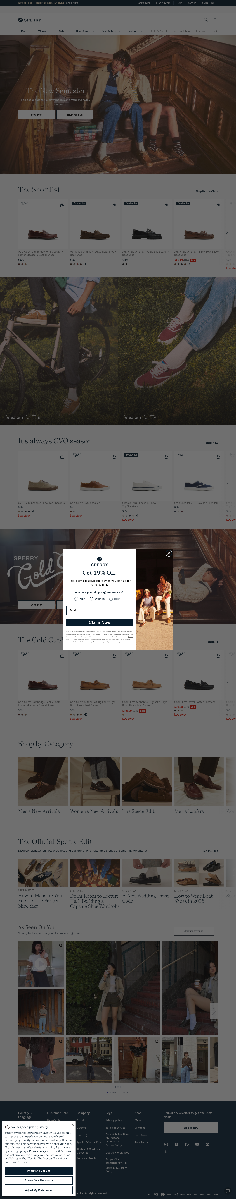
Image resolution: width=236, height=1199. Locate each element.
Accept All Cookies (38, 1170)
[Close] (72, 1124)
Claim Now (100, 622)
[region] (39, 1158)
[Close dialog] (169, 553)
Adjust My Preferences (39, 1190)
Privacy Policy (37, 1151)
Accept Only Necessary (39, 1180)
